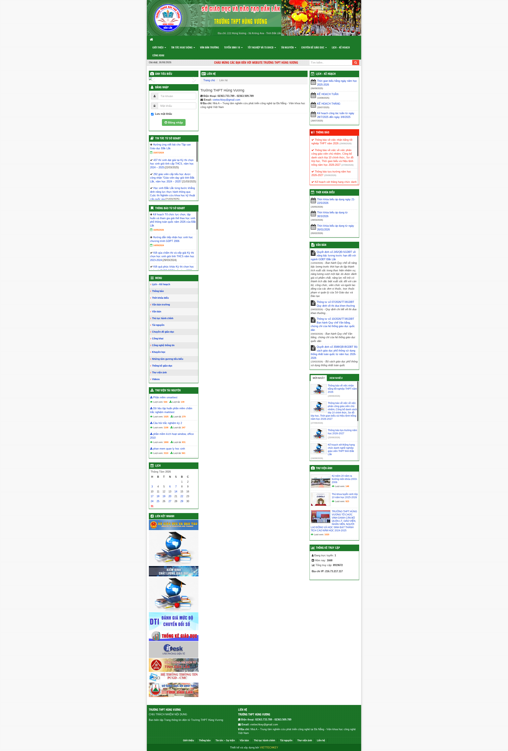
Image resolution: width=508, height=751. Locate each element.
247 (183, 427)
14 (175, 491)
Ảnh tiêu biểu (163, 74)
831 (184, 442)
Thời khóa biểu (160, 298)
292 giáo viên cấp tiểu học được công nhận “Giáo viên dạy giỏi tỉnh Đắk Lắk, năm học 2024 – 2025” (172, 178)
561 (183, 453)
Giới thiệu (158, 47)
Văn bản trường (209, 47)
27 (169, 501)
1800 (166, 442)
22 (181, 496)
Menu (158, 278)
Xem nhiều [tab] (336, 378)
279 (184, 416)
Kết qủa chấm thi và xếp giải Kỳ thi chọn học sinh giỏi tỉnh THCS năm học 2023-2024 (172, 256)
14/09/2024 (158, 245)
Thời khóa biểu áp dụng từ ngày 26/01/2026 (335, 227)
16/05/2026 (158, 230)
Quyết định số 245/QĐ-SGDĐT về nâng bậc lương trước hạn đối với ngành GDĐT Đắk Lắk (333, 255)
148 (347, 486)
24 (152, 501)
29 (181, 501)
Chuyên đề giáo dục (313, 47)
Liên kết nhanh (164, 516)
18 (158, 496)
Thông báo (158, 291)
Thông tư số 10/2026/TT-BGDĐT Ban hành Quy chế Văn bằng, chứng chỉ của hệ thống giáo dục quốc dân (333, 324)
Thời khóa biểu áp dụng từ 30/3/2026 (332, 214)
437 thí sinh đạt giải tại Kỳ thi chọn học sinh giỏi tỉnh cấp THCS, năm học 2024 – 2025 (172, 164)
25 (158, 501)
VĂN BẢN (321, 245)
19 (164, 496)
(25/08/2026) (330, 175)
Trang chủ (209, 80)
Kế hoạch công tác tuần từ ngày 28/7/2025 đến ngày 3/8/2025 (335, 115)
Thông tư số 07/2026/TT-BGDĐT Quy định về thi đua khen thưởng (336, 303)
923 (347, 501)
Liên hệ (211, 74)
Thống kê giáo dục (162, 365)
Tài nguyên (287, 47)
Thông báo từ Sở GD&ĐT (170, 208)
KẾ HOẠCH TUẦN (327, 94)
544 (165, 402)
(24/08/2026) (317, 458)
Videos (156, 379)
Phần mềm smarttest (164, 397)
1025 (166, 416)
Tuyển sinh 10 (232, 47)
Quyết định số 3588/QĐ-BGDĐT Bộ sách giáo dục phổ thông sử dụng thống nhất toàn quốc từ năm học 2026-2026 (334, 352)
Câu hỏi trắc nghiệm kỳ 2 (167, 423)
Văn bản (156, 311)
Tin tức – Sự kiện (225, 740)
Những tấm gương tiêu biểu (167, 359)
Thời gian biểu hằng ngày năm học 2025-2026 (337, 82)
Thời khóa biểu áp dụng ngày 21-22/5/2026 (336, 201)
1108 (166, 427)
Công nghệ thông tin (163, 345)
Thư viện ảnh (159, 372)
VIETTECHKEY (269, 747)
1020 (326, 534)
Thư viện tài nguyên (168, 390)
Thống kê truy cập (328, 548)
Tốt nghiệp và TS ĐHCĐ (261, 47)
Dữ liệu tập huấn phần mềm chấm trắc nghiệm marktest (171, 410)
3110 (166, 453)
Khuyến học (158, 352)
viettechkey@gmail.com (226, 99)
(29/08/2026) (345, 143)
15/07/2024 (158, 152)
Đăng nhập (162, 87)
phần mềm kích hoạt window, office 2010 (172, 435)
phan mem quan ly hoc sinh (168, 448)
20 (169, 496)
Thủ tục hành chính (162, 318)
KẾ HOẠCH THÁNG (328, 103)
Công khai (158, 55)
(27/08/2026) (347, 165)
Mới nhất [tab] (319, 378)
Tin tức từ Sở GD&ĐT (168, 138)
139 (182, 402)
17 (152, 496)
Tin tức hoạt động (182, 47)
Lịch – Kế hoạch (341, 47)
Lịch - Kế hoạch (326, 74)
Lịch (158, 465)
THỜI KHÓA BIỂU (325, 192)
